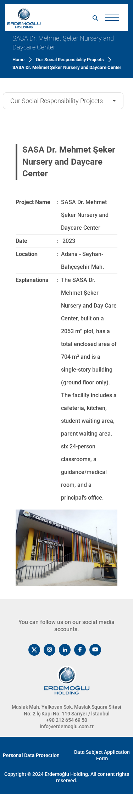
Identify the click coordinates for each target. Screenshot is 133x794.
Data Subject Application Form (102, 755)
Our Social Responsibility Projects (56, 101)
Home (18, 59)
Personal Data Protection (31, 755)
